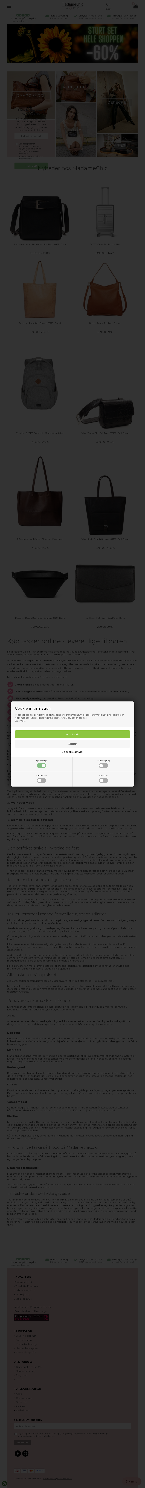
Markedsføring (103, 761)
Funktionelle (41, 775)
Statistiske (103, 775)
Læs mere (20, 721)
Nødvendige (41, 761)
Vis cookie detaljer (72, 751)
